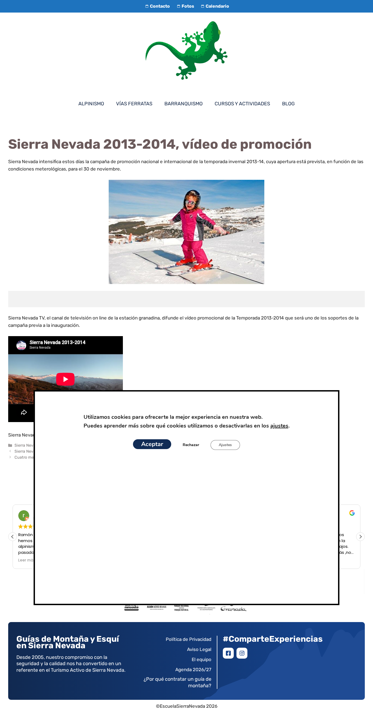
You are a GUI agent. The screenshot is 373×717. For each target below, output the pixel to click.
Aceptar (152, 444)
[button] (360, 537)
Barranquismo (183, 104)
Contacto (160, 6)
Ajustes (225, 444)
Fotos (188, 6)
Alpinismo (91, 104)
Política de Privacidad (188, 639)
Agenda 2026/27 (193, 669)
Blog (288, 104)
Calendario (217, 6)
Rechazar (191, 444)
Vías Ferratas (134, 104)
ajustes (279, 425)
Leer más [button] (26, 560)
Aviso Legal (199, 649)
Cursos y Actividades (242, 104)
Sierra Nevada (27, 445)
